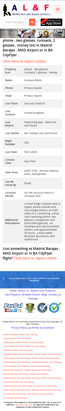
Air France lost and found (44, 386)
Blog (44, 294)
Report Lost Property (43, 290)
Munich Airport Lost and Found (47, 354)
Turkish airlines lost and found (17, 386)
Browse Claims (31, 294)
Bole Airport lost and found (39, 394)
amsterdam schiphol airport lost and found (22, 342)
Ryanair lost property (12, 370)
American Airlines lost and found (18, 382)
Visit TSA (28, 405)
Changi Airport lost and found (16, 378)
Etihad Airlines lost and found (37, 370)
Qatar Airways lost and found (16, 390)
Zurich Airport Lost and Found (16, 358)
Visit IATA (19, 405)
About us (23, 290)
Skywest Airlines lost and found (46, 390)
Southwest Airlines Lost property (46, 362)
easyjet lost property (38, 374)
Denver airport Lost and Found (16, 338)
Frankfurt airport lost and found (17, 350)
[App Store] (51, 22)
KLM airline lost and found (15, 374)
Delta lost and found (40, 366)
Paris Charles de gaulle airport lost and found (23, 346)
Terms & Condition (43, 327)
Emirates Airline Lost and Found (46, 378)
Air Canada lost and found (15, 398)
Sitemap (33, 298)
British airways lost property (16, 366)
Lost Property (13, 294)
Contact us (54, 294)
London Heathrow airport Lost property (20, 334)
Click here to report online (24, 61)
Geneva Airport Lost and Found (45, 358)
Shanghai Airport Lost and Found (17, 354)
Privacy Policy (19, 327)
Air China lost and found (14, 394)
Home (13, 290)
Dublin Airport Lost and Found (16, 362)
